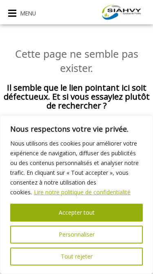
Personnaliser (77, 234)
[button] (22, 13)
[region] (76, 194)
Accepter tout (77, 212)
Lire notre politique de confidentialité (82, 192)
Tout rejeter (77, 256)
